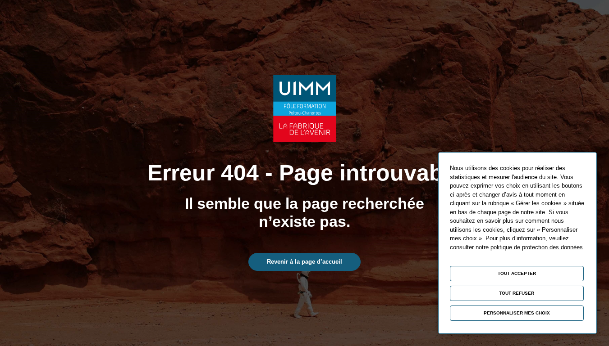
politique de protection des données (536, 247)
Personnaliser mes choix (517, 312)
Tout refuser (516, 293)
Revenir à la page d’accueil (304, 261)
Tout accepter (517, 273)
